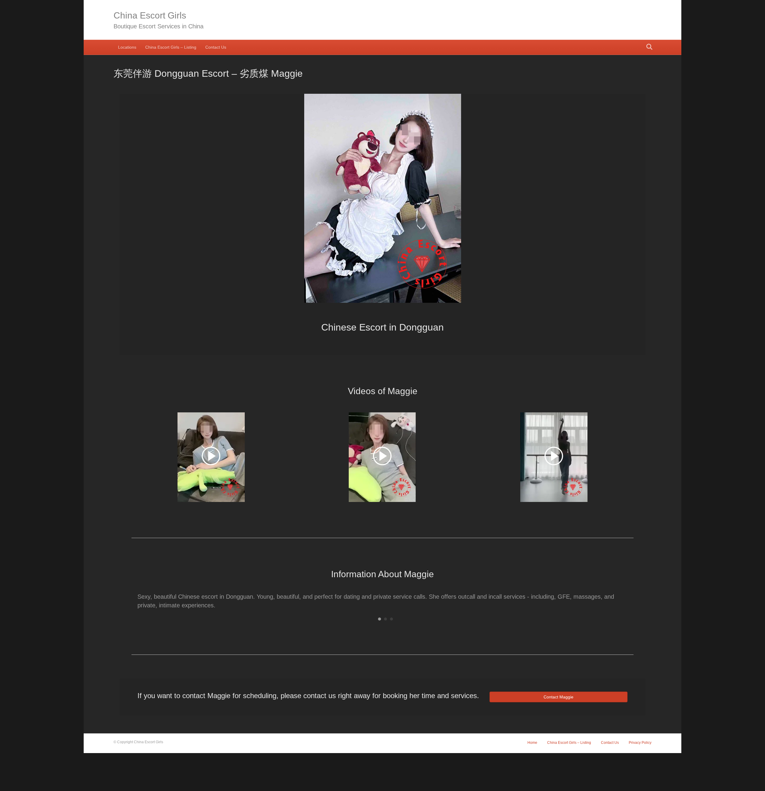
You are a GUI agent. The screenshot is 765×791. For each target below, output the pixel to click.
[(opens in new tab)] (211, 456)
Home (532, 743)
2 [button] (385, 619)
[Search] (647, 47)
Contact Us (215, 47)
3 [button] (391, 619)
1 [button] (379, 619)
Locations (127, 47)
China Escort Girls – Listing (170, 47)
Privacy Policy (640, 743)
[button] (134, 206)
